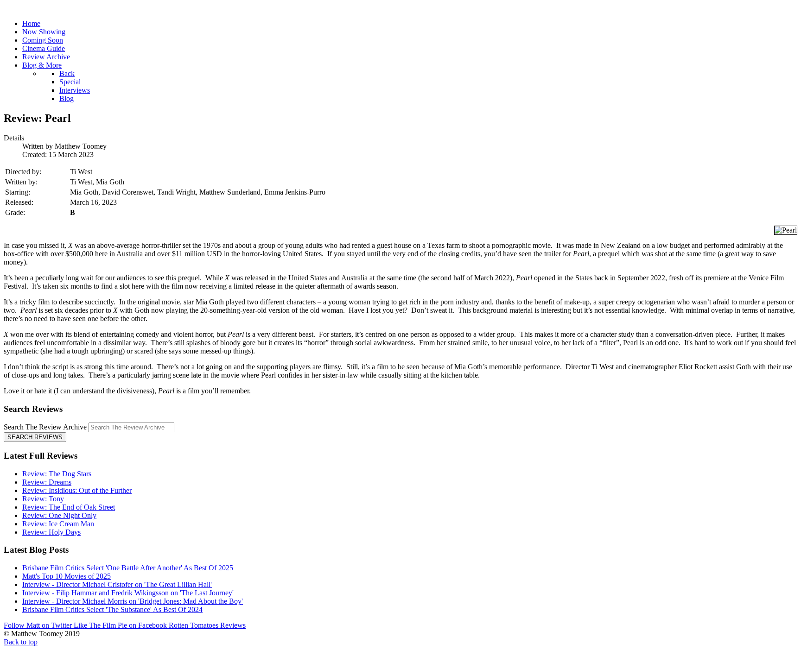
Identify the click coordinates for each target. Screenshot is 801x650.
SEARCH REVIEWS (35, 437)
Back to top (21, 642)
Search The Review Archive (45, 427)
